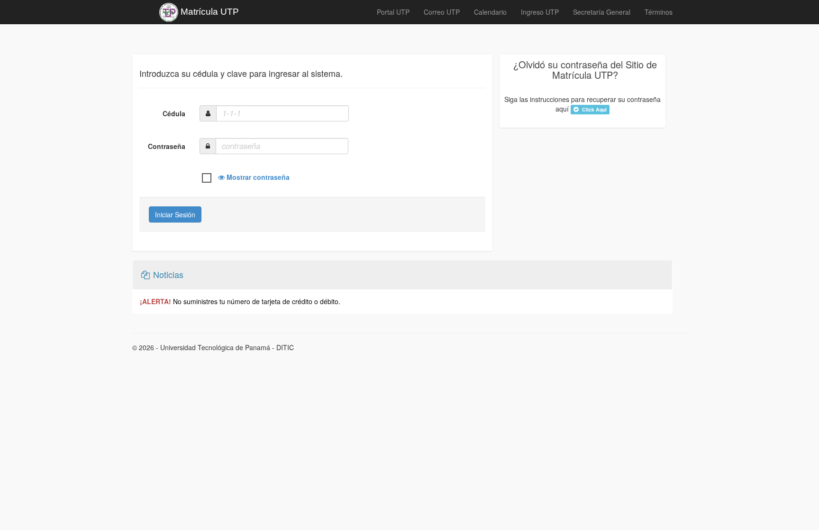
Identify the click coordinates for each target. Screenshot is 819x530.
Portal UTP (393, 12)
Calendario (490, 12)
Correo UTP (442, 12)
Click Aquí (594, 109)
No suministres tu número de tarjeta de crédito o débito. (240, 301)
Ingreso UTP (540, 12)
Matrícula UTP (208, 12)
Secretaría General (601, 12)
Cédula (174, 113)
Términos (659, 12)
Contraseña (166, 146)
